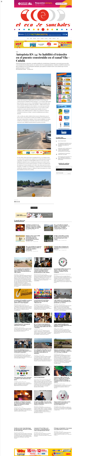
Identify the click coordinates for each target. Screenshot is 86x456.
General (20, 327)
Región (17, 51)
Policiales (46, 38)
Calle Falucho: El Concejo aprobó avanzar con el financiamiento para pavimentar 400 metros (62, 301)
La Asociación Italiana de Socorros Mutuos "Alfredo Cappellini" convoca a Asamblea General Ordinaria (62, 270)
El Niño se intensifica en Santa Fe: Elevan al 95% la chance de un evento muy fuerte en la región (61, 237)
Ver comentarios (34, 207)
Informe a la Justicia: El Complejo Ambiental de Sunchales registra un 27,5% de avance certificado (62, 351)
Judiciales (20, 304)
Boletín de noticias (64, 163)
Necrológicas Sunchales (45, 379)
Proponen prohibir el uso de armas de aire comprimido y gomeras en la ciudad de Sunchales (43, 403)
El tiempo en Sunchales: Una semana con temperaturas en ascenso (63, 428)
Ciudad (31, 38)
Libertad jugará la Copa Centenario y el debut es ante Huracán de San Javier (23, 378)
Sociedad (50, 38)
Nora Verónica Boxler (39, 377)
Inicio (28, 38)
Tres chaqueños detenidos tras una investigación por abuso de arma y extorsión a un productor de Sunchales (42, 351)
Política (38, 38)
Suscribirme (64, 169)
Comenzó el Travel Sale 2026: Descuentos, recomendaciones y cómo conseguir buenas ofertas (42, 429)
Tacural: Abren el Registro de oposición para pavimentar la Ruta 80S (61, 247)
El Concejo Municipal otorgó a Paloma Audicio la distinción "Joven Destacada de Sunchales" (22, 351)
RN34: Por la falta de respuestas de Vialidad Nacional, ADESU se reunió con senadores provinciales (33, 248)
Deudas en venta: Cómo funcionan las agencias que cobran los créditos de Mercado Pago (23, 429)
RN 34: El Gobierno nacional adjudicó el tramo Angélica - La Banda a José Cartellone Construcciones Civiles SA (61, 226)
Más (57, 38)
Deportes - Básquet (21, 381)
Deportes (54, 38)
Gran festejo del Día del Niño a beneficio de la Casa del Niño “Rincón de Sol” (41, 301)
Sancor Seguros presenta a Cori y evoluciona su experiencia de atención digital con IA (62, 403)
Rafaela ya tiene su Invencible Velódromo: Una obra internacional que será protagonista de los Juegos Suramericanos (33, 238)
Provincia (34, 38)
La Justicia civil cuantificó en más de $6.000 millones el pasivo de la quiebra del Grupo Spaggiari (23, 301)
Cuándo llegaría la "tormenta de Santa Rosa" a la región (22, 324)
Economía (42, 38)
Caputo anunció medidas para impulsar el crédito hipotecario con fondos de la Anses (62, 325)
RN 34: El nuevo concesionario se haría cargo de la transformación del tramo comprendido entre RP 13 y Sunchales (43, 325)
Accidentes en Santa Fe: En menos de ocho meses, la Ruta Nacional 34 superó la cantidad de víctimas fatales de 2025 (33, 226)
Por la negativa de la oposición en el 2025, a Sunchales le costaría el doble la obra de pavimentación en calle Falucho (23, 270)
